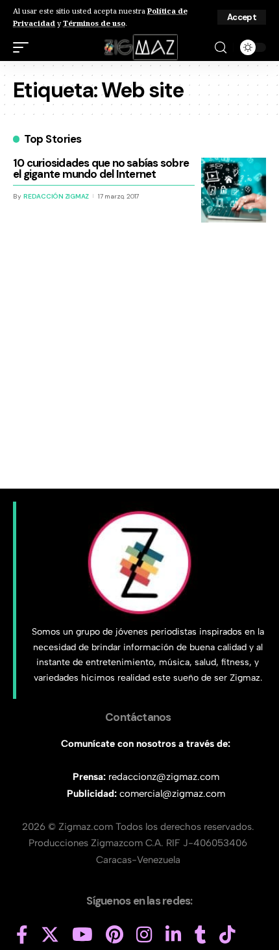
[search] (221, 48)
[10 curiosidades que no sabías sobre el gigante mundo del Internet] (233, 190)
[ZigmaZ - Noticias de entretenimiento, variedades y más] (139, 47)
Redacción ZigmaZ (56, 196)
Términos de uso (94, 23)
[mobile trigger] (24, 47)
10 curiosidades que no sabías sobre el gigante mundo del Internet (101, 168)
